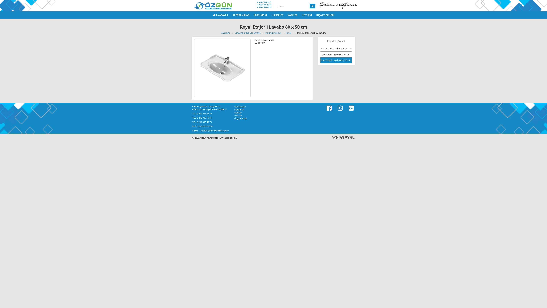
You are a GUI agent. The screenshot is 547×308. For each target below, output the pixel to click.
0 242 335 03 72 (264, 2)
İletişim (307, 15)
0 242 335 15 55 (264, 5)
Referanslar (240, 15)
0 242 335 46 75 (264, 7)
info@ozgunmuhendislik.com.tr (215, 130)
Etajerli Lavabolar (273, 32)
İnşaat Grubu (325, 15)
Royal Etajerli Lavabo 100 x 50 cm (336, 48)
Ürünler (277, 15)
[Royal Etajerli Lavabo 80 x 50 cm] (223, 68)
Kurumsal (260, 15)
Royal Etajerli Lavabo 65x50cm (334, 54)
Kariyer (292, 15)
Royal (288, 32)
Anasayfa (225, 32)
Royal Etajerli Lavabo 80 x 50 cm (335, 60)
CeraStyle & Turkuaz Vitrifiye (247, 32)
